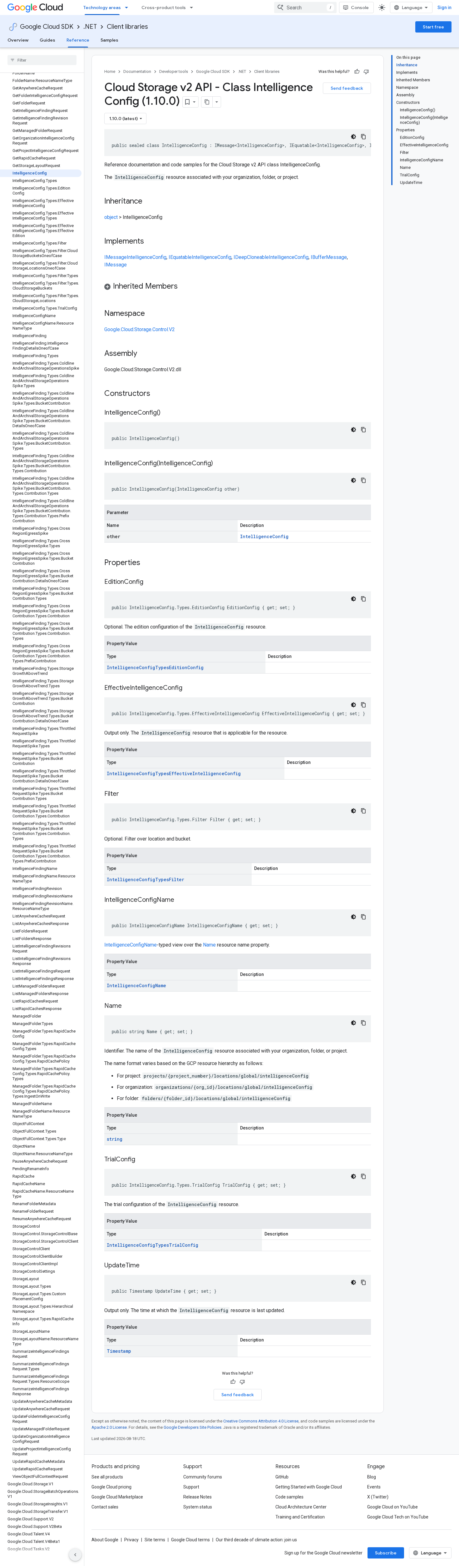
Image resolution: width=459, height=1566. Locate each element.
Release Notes (197, 1496)
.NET (90, 27)
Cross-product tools (163, 7)
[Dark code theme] (353, 137)
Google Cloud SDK (46, 27)
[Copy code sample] (363, 137)
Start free (433, 27)
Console (360, 7)
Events (374, 1486)
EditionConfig (186, 667)
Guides (47, 40)
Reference (78, 40)
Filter (176, 879)
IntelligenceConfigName (130, 945)
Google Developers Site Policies (192, 1427)
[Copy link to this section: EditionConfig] (149, 582)
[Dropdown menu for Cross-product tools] (193, 7)
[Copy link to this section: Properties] (148, 563)
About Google (104, 1539)
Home (109, 71)
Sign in (444, 7)
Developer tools (173, 71)
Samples (109, 40)
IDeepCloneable (251, 257)
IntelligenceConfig (146, 257)
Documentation (137, 71)
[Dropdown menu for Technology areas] (128, 7)
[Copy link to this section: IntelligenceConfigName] (180, 900)
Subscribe (386, 1553)
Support (191, 1486)
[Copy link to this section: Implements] (150, 241)
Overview (17, 40)
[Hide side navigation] (75, 1554)
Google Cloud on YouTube (392, 1506)
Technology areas (102, 7)
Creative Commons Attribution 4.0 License (261, 1421)
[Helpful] (357, 71)
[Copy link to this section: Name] (128, 1006)
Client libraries (127, 27)
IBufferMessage (329, 257)
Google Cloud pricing (111, 1486)
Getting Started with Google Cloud (308, 1486)
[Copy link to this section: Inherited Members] (184, 286)
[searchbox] (41, 60)
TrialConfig (183, 1245)
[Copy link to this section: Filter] (125, 794)
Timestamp (119, 1351)
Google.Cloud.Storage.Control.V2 (139, 329)
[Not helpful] (366, 71)
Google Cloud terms (190, 1539)
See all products (107, 1476)
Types (162, 667)
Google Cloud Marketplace (117, 1496)
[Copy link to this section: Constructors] (158, 394)
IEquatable (180, 257)
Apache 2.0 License (109, 1427)
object (111, 217)
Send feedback (347, 88)
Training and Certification (300, 1516)
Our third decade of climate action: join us (256, 1539)
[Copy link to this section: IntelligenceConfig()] (166, 413)
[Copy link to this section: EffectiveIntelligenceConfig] (188, 688)
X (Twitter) (377, 1496)
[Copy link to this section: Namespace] (151, 314)
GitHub (282, 1476)
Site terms (155, 1539)
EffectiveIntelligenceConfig (205, 773)
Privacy (131, 1539)
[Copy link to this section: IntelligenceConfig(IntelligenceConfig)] (219, 463)
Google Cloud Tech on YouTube (397, 1516)
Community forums (202, 1476)
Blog (371, 1476)
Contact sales (104, 1506)
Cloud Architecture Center (301, 1506)
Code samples (289, 1496)
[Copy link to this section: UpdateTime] (146, 1266)
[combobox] (305, 7)
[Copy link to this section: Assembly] (143, 354)
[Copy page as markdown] (207, 102)
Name (209, 945)
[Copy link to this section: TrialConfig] (141, 1160)
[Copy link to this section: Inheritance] (148, 201)
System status (197, 1506)
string (114, 1139)
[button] (237, 287)
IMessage (115, 257)
